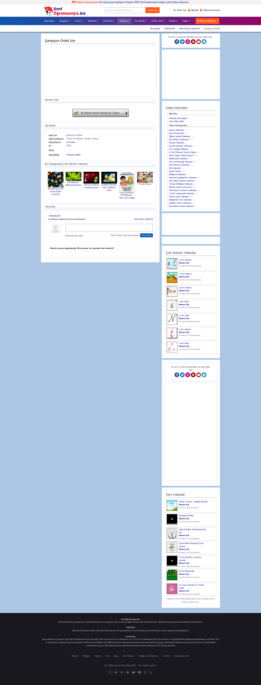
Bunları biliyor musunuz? (181, 187)
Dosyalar (63, 21)
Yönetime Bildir (73, 155)
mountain (70, 142)
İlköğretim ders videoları (180, 199)
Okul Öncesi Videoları (189, 28)
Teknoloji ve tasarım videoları (183, 190)
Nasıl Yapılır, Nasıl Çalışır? (181, 155)
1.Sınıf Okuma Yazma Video (182, 152)
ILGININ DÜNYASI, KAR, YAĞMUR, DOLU (109, 187)
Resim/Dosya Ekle (74, 235)
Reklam (86, 656)
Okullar (172, 21)
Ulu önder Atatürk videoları (181, 180)
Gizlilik (166, 656)
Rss (107, 656)
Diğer (185, 21)
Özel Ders (108, 21)
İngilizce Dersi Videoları (180, 203)
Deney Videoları (176, 130)
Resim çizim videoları (179, 196)
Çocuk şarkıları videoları (180, 146)
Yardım (98, 656)
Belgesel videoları (177, 174)
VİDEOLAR (169, 28)
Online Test (157, 21)
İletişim (75, 656)
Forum (78, 21)
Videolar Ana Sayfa (178, 118)
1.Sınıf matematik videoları (182, 193)
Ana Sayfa (49, 21)
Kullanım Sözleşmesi (148, 656)
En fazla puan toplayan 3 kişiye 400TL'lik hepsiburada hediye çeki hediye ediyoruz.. (132, 2)
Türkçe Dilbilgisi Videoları (181, 184)
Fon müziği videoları (178, 149)
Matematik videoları (178, 158)
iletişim (164, 631)
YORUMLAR (54, 216)
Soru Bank (139, 21)
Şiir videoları (175, 168)
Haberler (92, 21)
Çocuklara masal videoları (181, 206)
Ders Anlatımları (176, 133)
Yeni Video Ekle (176, 121)
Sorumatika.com (181, 656)
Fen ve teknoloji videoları (181, 161)
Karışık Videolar (176, 142)
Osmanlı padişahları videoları (183, 177)
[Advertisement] (100, 70)
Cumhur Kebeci (185, 599)
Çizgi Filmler (175, 171)
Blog (116, 656)
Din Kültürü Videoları (179, 139)
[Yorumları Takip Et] (143, 219)
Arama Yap (152, 10)
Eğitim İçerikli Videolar (179, 136)
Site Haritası (128, 656)
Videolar (124, 21)
